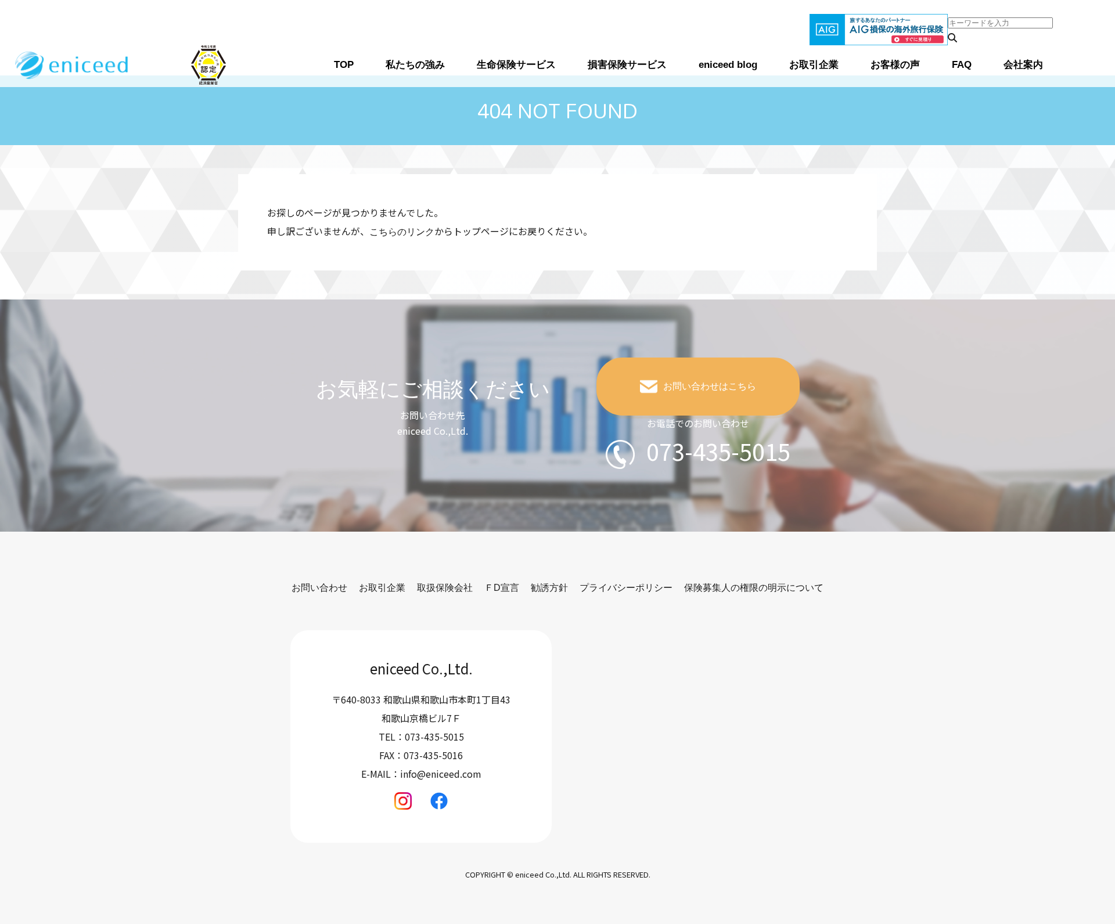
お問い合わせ (319, 588)
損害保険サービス (627, 64)
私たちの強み (415, 64)
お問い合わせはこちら (709, 386)
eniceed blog (728, 64)
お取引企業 (814, 64)
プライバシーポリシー (626, 588)
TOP (344, 64)
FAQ (962, 64)
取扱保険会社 (445, 588)
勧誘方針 (549, 588)
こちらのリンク (401, 232)
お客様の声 (895, 64)
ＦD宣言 (501, 588)
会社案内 (1023, 64)
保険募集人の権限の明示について (753, 588)
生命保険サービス (516, 64)
